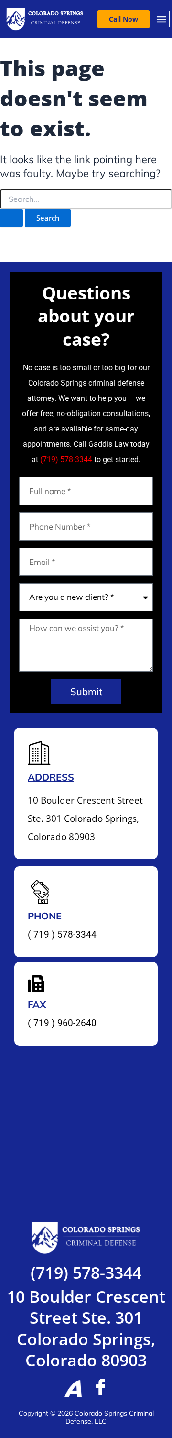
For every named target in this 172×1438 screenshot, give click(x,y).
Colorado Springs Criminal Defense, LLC (109, 1417)
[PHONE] (40, 892)
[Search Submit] (11, 218)
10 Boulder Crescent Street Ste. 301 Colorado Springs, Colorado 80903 (86, 1328)
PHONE (45, 916)
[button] (161, 19)
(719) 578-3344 (66, 459)
